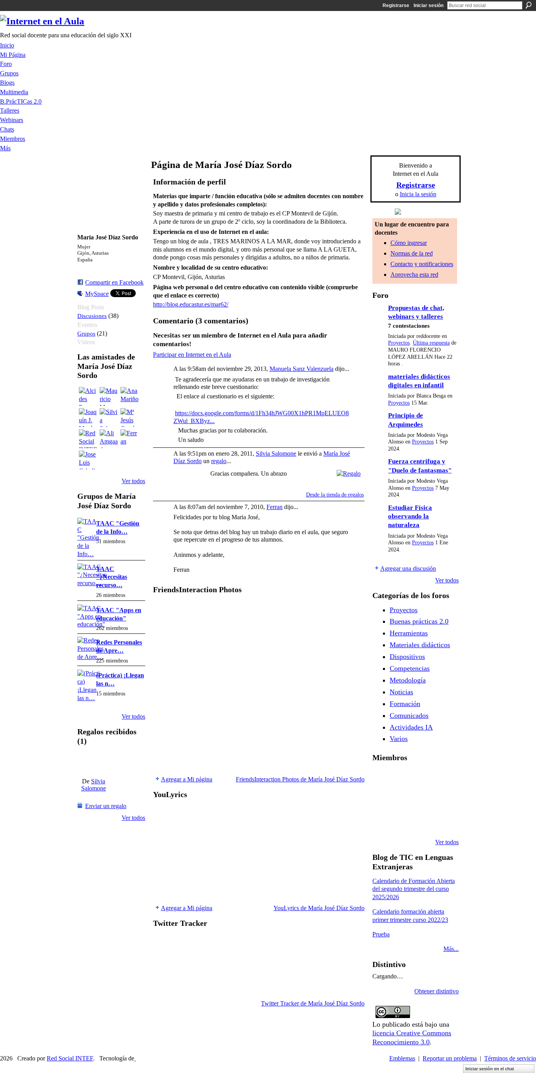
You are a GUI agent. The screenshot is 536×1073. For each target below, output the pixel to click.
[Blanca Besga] (441, 799)
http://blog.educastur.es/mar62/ (190, 304)
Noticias (401, 692)
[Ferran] (129, 438)
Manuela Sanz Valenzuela (302, 368)
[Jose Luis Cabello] (88, 460)
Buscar (528, 5)
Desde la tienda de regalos (335, 495)
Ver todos (133, 481)
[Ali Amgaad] (109, 438)
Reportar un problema (450, 1058)
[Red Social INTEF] (88, 438)
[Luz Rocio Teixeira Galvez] (381, 821)
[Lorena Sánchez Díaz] (401, 799)
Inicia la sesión (418, 194)
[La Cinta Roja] (93, 761)
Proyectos (399, 343)
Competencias (410, 668)
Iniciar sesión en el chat (489, 1068)
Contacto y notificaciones (421, 264)
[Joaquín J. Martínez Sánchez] (88, 417)
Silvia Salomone (93, 785)
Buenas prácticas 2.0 (419, 621)
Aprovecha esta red (414, 274)
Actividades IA (411, 727)
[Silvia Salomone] (109, 417)
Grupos (86, 333)
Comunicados (409, 715)
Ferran (274, 507)
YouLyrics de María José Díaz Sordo (319, 908)
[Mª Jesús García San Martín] (129, 417)
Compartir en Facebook (114, 282)
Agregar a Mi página (186, 779)
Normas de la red (411, 253)
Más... (451, 948)
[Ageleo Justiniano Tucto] (401, 778)
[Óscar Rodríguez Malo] (441, 778)
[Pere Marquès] (401, 821)
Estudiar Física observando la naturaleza (410, 516)
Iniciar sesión (428, 5)
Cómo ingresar (408, 242)
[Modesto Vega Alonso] (381, 799)
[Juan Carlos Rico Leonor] (421, 799)
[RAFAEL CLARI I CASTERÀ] (421, 778)
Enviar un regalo (105, 806)
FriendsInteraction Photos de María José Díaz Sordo (300, 779)
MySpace (97, 293)
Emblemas (402, 1058)
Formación (405, 704)
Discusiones (92, 315)
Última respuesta (431, 343)
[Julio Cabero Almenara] (421, 821)
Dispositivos (407, 657)
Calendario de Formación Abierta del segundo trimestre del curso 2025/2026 (413, 889)
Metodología (408, 680)
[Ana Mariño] (129, 396)
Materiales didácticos (420, 645)
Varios (399, 739)
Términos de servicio (510, 1058)
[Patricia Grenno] (441, 821)
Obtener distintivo (436, 991)
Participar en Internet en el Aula (192, 354)
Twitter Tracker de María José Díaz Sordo (313, 1003)
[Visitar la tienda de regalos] (349, 472)
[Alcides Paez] (88, 396)
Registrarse (396, 5)
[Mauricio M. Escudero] (109, 396)
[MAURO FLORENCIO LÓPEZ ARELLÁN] (381, 778)
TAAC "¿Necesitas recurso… (111, 577)
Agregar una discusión (408, 568)
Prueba (381, 934)
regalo (218, 461)
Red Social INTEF (70, 1058)
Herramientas (409, 633)
